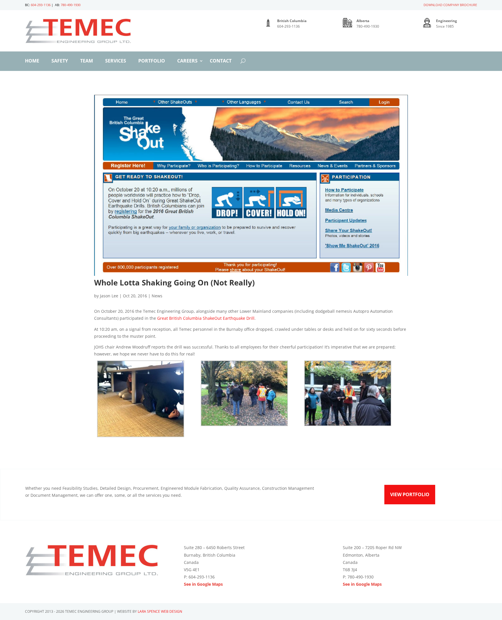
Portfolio (151, 61)
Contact (221, 61)
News (157, 296)
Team (86, 61)
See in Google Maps (203, 584)
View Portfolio (409, 494)
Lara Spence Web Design (160, 611)
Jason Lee (109, 296)
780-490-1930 (70, 5)
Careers (187, 61)
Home (32, 61)
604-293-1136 (41, 5)
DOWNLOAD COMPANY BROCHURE (450, 5)
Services (115, 61)
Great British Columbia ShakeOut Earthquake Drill (205, 318)
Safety (59, 61)
